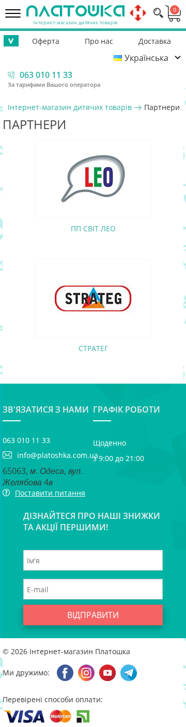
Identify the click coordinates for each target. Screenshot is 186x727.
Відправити (93, 615)
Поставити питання (50, 493)
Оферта (45, 41)
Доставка (154, 41)
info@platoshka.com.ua (55, 455)
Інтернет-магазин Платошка (79, 651)
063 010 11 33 (46, 75)
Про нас (99, 41)
